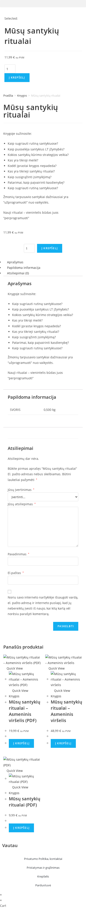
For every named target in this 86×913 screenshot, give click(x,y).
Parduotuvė (43, 885)
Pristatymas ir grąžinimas (43, 868)
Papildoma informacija (23, 268)
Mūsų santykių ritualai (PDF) (24, 802)
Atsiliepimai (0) (18, 273)
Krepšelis (43, 876)
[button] (43, 3)
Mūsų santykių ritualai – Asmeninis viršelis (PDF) (24, 711)
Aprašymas (15, 262)
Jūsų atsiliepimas (22, 504)
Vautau (10, 845)
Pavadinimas (18, 554)
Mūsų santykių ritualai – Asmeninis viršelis (66, 711)
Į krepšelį (17, 77)
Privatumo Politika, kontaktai (43, 859)
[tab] (43, 262)
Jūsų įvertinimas (21, 490)
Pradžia (8, 95)
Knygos (22, 95)
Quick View (14, 668)
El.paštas (16, 573)
